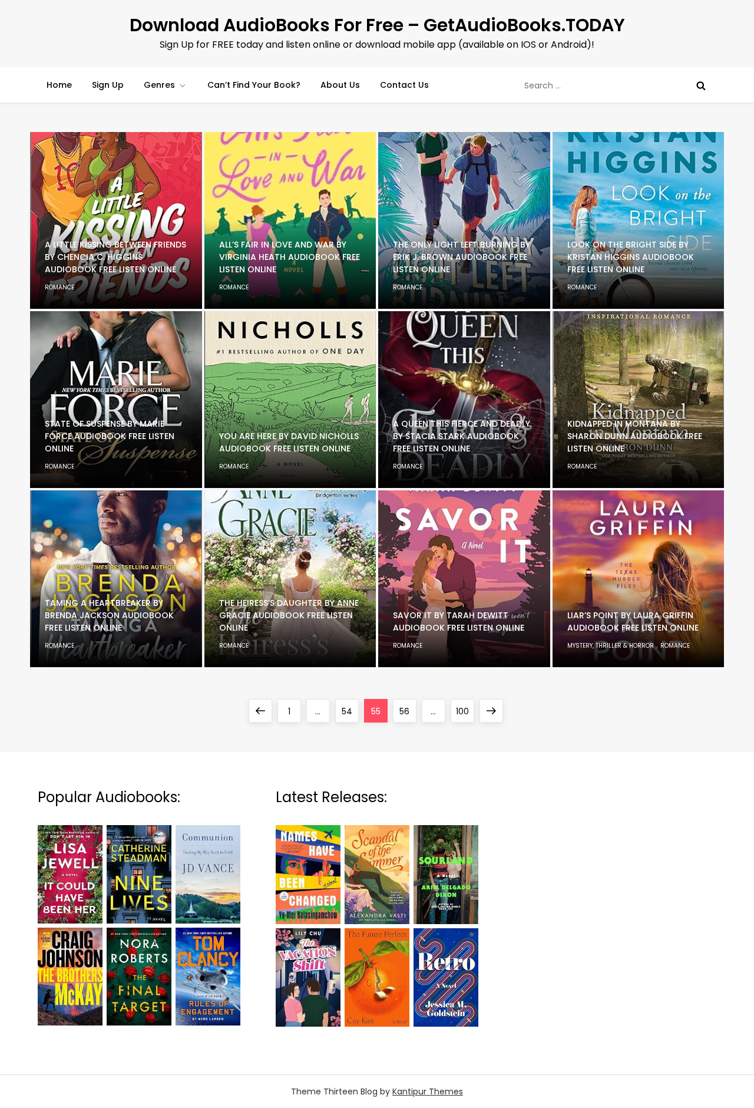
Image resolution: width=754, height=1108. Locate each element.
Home (59, 85)
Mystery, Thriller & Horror (610, 645)
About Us (340, 85)
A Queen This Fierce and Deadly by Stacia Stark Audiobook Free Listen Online (461, 436)
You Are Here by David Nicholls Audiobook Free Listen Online (289, 442)
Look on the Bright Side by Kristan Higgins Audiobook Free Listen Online (630, 257)
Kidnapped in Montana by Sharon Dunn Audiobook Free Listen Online (634, 436)
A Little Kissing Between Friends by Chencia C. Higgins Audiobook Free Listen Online (115, 257)
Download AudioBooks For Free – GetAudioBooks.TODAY (377, 25)
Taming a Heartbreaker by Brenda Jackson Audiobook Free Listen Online (109, 615)
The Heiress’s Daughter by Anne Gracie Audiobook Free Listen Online (289, 615)
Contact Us (404, 85)
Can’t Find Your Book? (253, 85)
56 (407, 711)
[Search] (701, 85)
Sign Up (108, 85)
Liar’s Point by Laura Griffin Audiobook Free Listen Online (633, 621)
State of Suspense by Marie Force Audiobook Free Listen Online (109, 436)
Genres (159, 85)
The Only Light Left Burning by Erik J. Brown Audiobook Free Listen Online (461, 257)
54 (350, 711)
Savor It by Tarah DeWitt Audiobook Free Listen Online (458, 621)
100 (464, 711)
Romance (59, 287)
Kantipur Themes (427, 1091)
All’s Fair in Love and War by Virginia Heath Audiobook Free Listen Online (289, 257)
